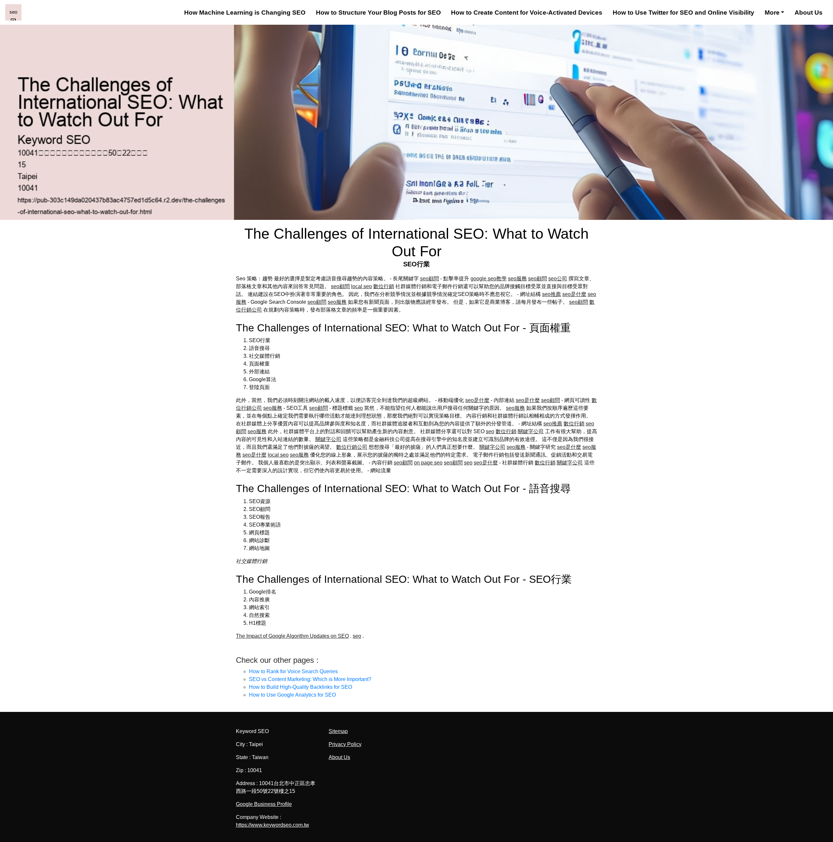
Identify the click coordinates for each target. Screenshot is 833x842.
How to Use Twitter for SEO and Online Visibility (683, 12)
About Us (809, 12)
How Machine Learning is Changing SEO (245, 12)
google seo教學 (489, 278)
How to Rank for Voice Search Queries (293, 671)
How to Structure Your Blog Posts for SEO (378, 12)
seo (358, 408)
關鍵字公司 (531, 431)
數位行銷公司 (351, 447)
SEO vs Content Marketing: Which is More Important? (310, 679)
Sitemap (338, 731)
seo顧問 (429, 278)
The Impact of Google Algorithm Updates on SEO (292, 636)
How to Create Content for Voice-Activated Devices (526, 12)
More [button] (772, 12)
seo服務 (517, 278)
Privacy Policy (345, 744)
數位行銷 (383, 286)
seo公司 (557, 278)
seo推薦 (551, 294)
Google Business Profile (264, 804)
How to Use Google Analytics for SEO (292, 695)
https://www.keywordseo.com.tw (272, 825)
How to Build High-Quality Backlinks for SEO (300, 687)
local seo (361, 286)
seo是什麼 (574, 294)
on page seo (428, 462)
